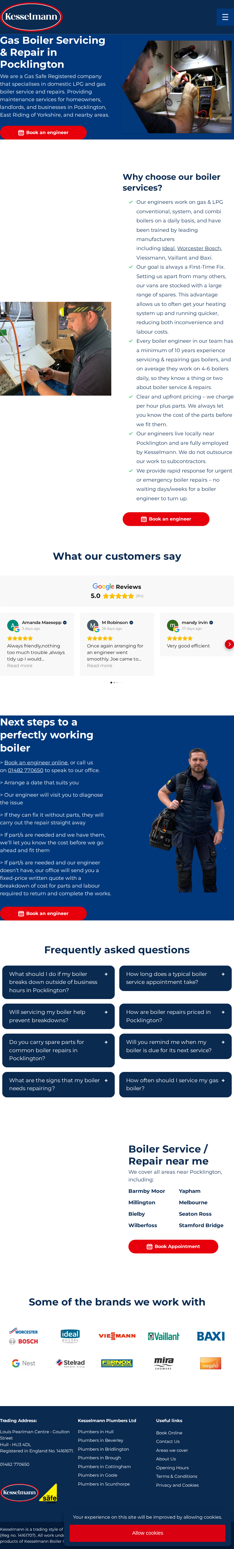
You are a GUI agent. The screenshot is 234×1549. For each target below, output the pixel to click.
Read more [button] (20, 665)
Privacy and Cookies (177, 1485)
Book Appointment (177, 1246)
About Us (166, 1459)
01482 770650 (25, 770)
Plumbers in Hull (96, 1431)
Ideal (168, 248)
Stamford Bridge (201, 1225)
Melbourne (193, 1202)
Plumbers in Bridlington (103, 1449)
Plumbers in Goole (97, 1475)
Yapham (190, 1191)
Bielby (136, 1214)
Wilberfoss (142, 1225)
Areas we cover (172, 1450)
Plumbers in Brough (99, 1457)
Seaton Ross (195, 1214)
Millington (141, 1202)
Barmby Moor (146, 1191)
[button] (4, 644)
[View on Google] (13, 625)
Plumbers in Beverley (100, 1440)
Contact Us (167, 1441)
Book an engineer (47, 132)
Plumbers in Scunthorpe (104, 1484)
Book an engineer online (36, 762)
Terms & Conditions (176, 1476)
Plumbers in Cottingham (104, 1466)
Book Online (169, 1433)
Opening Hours (172, 1467)
